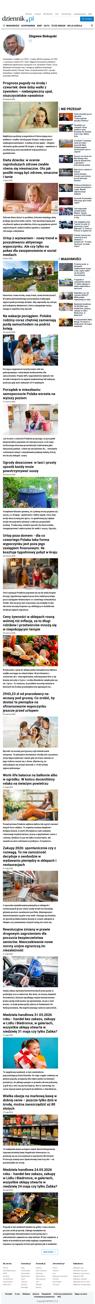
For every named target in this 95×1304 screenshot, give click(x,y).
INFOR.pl (29, 14)
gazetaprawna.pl (80, 14)
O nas (17, 1294)
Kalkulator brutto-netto (81, 1282)
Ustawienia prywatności (44, 1297)
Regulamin (46, 1294)
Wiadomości (25, 1276)
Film (37, 1282)
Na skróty (7, 1264)
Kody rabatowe (41, 1271)
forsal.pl (38, 14)
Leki (54, 1273)
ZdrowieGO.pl (66, 14)
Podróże (24, 1284)
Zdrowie (24, 1282)
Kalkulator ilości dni (80, 1271)
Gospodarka (25, 1273)
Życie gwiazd (40, 1279)
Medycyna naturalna (60, 1276)
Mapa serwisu (81, 1294)
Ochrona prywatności (63, 1294)
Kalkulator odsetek (80, 1279)
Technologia (25, 1271)
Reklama (26, 1294)
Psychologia (57, 1282)
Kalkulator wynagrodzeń (82, 1284)
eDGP (5, 1273)
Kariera (36, 1294)
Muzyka (39, 1284)
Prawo (55, 1268)
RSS (59, 1297)
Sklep (90, 14)
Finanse (55, 1271)
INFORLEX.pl (47, 14)
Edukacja (39, 1273)
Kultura (38, 1287)
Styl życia (56, 1284)
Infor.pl (5, 1268)
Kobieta (38, 1268)
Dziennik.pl (26, 1264)
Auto (23, 1268)
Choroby (56, 1279)
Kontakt (8, 1294)
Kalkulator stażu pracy (81, 1273)
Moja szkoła (40, 1276)
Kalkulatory (78, 1264)
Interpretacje (7, 1282)
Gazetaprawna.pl (9, 1271)
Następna (48, 1252)
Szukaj (88, 19)
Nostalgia (24, 1287)
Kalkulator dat (78, 1268)
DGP (57, 14)
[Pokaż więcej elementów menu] (92, 26)
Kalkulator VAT (78, 1276)
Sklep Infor (7, 1284)
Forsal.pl (6, 1276)
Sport (23, 1279)
